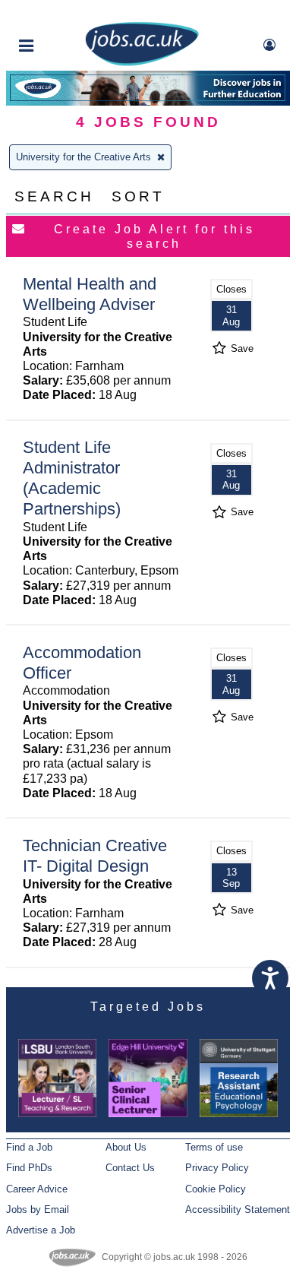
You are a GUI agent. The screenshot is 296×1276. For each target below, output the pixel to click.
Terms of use (214, 1147)
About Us (125, 1147)
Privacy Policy (217, 1167)
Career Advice (37, 1189)
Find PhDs (29, 1167)
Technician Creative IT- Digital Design (95, 855)
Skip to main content (60, 13)
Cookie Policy (215, 1189)
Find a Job (29, 1147)
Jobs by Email (37, 1209)
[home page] (142, 62)
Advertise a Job (40, 1230)
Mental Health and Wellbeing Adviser (89, 294)
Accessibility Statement (237, 1209)
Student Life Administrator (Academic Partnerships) (72, 478)
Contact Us (130, 1167)
